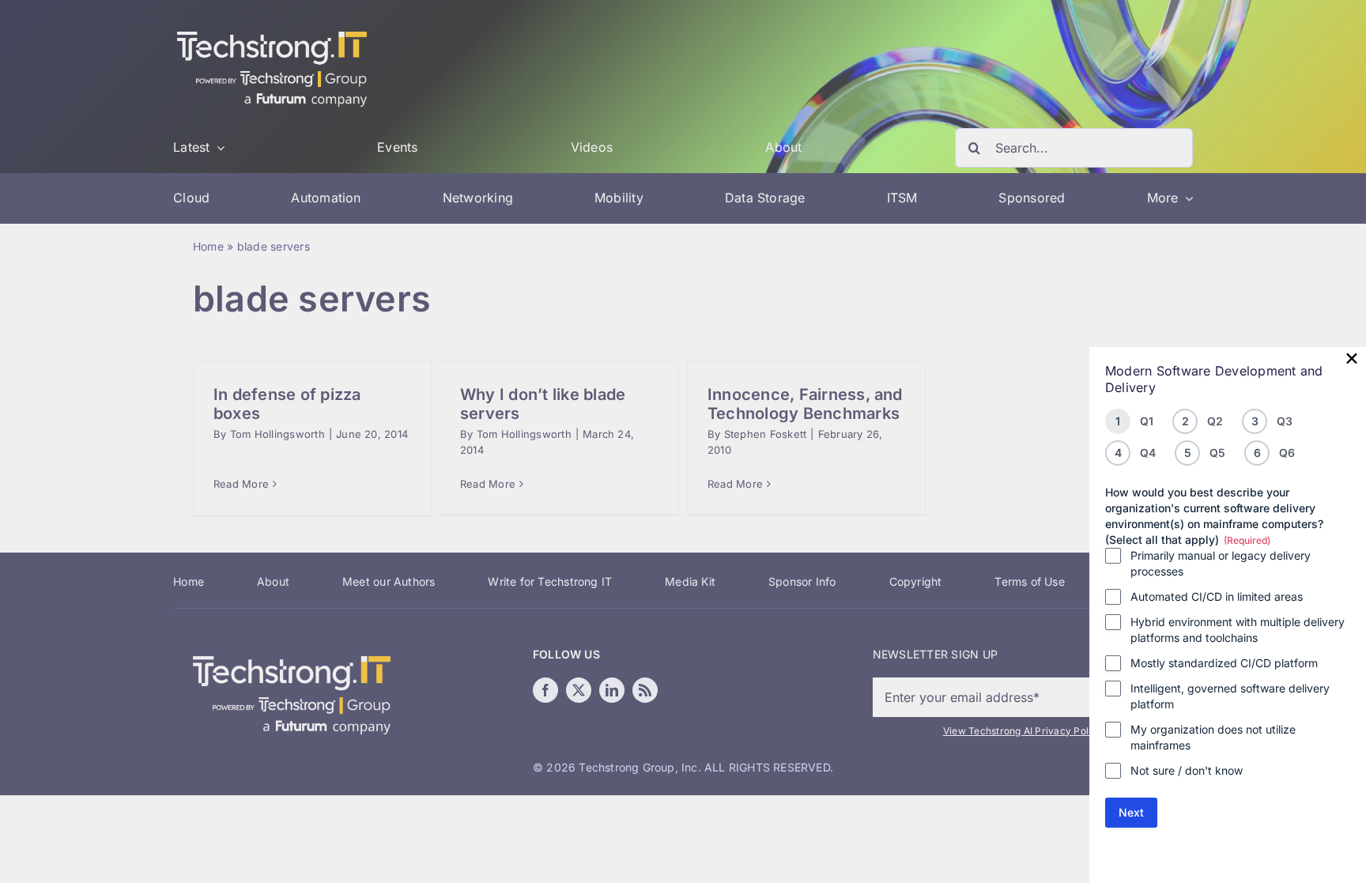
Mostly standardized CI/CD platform (1224, 663)
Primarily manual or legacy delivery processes (1220, 563)
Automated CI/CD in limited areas (1216, 596)
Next (1131, 812)
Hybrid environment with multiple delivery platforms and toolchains (1237, 629)
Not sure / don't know (1186, 770)
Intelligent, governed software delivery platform (1230, 696)
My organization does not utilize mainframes (1213, 737)
